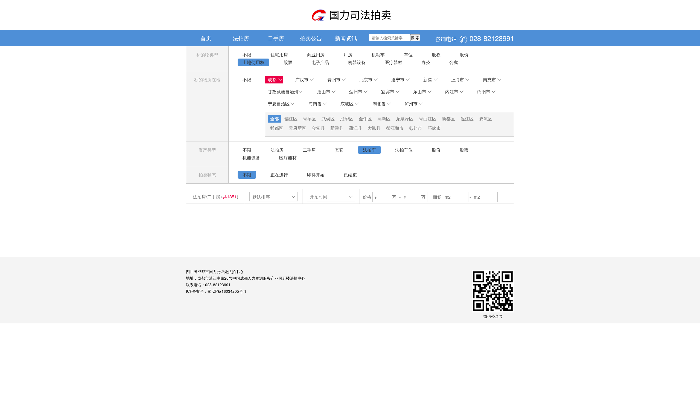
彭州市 (415, 128)
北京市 (365, 79)
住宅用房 (279, 54)
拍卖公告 (311, 38)
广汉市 (301, 79)
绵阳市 (483, 91)
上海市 (457, 79)
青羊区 (309, 118)
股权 (436, 54)
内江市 (451, 91)
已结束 (350, 175)
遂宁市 (397, 79)
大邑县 (374, 128)
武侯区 (328, 118)
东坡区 (347, 103)
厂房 (348, 54)
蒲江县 (355, 128)
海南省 (315, 103)
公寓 (453, 62)
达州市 (355, 91)
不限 (247, 54)
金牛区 (365, 118)
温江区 (467, 118)
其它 (339, 150)
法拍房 (241, 38)
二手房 (276, 38)
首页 (205, 38)
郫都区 (276, 128)
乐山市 (419, 91)
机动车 (378, 54)
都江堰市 (395, 128)
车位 (408, 54)
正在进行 (279, 175)
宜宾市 (387, 91)
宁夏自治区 (279, 103)
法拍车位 (404, 150)
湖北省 (379, 103)
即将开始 (316, 175)
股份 (464, 54)
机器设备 (357, 62)
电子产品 (320, 62)
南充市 (489, 79)
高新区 (383, 118)
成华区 (346, 118)
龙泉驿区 (404, 118)
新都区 (448, 118)
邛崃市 (434, 128)
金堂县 (318, 128)
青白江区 (427, 118)
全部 (274, 118)
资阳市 (333, 79)
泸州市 (411, 103)
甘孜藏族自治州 (283, 91)
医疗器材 (393, 62)
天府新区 (297, 128)
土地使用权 (253, 62)
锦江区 (291, 118)
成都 (272, 79)
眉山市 (323, 91)
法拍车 (369, 150)
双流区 (485, 118)
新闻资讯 (346, 38)
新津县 (336, 128)
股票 (288, 62)
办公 (425, 62)
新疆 (427, 79)
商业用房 (316, 54)
